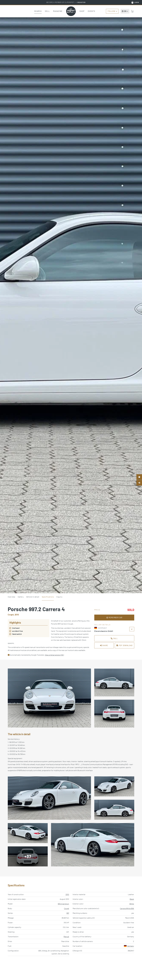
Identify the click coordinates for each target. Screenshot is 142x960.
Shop (82, 11)
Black (132, 899)
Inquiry (59, 597)
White (131, 904)
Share (105, 645)
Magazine (57, 11)
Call (115, 638)
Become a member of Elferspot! (66, 2)
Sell (47, 11)
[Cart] (132, 11)
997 (67, 913)
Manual (66, 936)
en (125, 11)
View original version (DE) (54, 655)
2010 (67, 894)
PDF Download (125, 645)
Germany (130, 946)
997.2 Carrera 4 (63, 904)
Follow (111, 11)
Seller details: (102, 625)
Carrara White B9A (127, 908)
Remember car (115, 617)
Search (38, 11)
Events (91, 11)
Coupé (66, 908)
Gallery (21, 597)
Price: (97, 610)
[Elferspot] (71, 11)
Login (136, 2)
